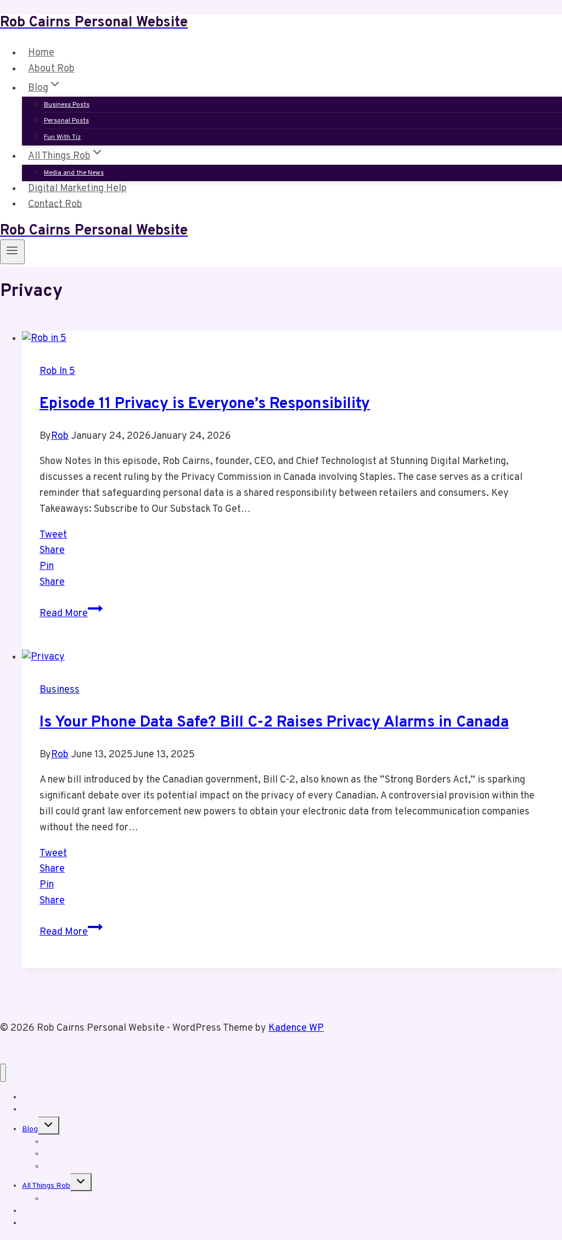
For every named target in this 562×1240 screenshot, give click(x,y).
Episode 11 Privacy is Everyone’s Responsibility (205, 404)
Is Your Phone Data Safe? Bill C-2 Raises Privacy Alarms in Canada (274, 723)
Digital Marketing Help (77, 188)
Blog (30, 1129)
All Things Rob (46, 1186)
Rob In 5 (57, 371)
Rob (60, 436)
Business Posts (66, 104)
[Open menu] (12, 251)
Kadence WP (296, 1028)
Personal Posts (66, 120)
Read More (71, 613)
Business (60, 690)
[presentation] (292, 339)
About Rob (51, 69)
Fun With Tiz (62, 137)
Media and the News (74, 173)
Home (41, 53)
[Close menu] (3, 1073)
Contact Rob (55, 204)
